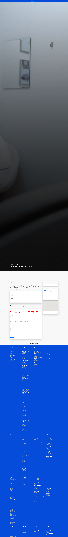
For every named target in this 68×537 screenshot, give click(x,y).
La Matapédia (24, 535)
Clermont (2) (35, 483)
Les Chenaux (36, 351)
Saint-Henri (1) (11, 487)
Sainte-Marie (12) (12, 497)
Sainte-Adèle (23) (24, 461)
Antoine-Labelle (24, 434)
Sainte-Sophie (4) (24, 451)
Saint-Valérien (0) (36, 531)
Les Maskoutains (24, 398)
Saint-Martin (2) (11, 483)
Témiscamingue (12, 359)
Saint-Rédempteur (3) (12, 511)
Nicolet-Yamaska (37, 451)
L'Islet (11, 490)
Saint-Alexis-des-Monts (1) (37, 355)
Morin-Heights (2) (48, 534)
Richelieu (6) (23, 418)
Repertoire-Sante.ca (13, 1)
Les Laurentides (24, 452)
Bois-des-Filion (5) (24, 470)
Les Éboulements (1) (36, 479)
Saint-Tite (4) (35, 359)
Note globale (12, 329)
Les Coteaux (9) (24, 425)
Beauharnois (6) (24, 361)
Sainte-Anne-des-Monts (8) (49, 454)
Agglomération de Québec (14, 434)
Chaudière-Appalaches (13, 476)
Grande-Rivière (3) (48, 458)
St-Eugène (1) (35, 446)
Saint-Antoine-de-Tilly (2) (13, 515)
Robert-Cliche (12, 519)
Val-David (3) (47, 532)
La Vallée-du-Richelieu (25, 378)
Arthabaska (36, 434)
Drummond (36, 443)
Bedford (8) (23, 366)
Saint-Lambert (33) (24, 358)
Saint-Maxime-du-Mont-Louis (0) (50, 453)
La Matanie (24, 531)
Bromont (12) (23, 367)
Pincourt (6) (23, 426)
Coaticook (47, 477)
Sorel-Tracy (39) (24, 410)
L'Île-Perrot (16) (23, 423)
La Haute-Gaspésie (49, 451)
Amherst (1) (47, 531)
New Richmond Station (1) (49, 444)
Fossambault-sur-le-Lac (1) (37, 492)
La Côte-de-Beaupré (37, 485)
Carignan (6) (23, 380)
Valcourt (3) (47, 487)
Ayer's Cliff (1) (47, 489)
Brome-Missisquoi (25, 365)
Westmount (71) (48, 358)
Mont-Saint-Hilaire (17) (24, 382)
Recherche (32, 1)
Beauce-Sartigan (12, 477)
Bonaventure (48, 440)
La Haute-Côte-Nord (25, 479)
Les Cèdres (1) (23, 424)
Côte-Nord (23, 476)
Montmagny (12, 517)
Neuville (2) (35, 500)
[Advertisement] (26, 276)
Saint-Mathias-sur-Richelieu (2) (25, 420)
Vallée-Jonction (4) (12, 498)
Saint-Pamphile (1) (12, 491)
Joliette (11, 532)
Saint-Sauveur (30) (24, 460)
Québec (11, 432)
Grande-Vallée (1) (48, 449)
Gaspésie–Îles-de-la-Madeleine (51, 432)
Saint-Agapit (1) (11, 514)
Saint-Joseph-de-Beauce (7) (13, 522)
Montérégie (24, 347)
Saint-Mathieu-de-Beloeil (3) (25, 384)
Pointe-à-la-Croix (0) (48, 438)
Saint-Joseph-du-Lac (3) (25, 446)
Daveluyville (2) (35, 435)
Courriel (11, 318)
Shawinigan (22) (36, 364)
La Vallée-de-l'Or (12, 355)
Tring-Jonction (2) (12, 524)
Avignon (47, 434)
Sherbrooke (48, 493)
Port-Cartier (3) (23, 485)
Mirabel (23, 465)
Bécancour (36, 440)
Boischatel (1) (35, 487)
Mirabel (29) (23, 466)
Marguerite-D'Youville (25, 402)
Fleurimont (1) (47, 494)
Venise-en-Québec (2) (24, 391)
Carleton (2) (47, 435)
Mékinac (35, 358)
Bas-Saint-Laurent (25, 526)
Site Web (46, 294)
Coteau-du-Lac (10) (24, 403)
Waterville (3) (47, 478)
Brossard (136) (23, 353)
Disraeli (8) (11, 500)
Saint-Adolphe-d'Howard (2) (25, 459)
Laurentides (24, 432)
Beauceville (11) (11, 521)
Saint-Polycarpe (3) (24, 428)
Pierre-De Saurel (24, 407)
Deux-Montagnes (25, 442)
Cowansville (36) (24, 368)
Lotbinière (11, 513)
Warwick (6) (35, 439)
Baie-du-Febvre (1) (36, 452)
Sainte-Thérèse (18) (24, 473)
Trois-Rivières (36, 366)
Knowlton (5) (23, 370)
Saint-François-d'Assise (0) (49, 439)
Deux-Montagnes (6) (24, 443)
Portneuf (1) (35, 502)
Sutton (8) (23, 371)
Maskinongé (36, 353)
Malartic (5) (11, 356)
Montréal (47, 347)
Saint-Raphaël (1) (12, 488)
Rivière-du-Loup (36, 532)
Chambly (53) (23, 381)
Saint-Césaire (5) (24, 419)
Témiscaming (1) (12, 360)
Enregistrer (12, 337)
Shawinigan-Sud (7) (36, 365)
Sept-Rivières (24, 484)
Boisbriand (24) (23, 471)
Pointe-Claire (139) (48, 352)
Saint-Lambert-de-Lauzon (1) (13, 496)
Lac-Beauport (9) (36, 493)
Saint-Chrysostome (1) (24, 393)
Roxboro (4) (47, 353)
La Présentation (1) (24, 399)
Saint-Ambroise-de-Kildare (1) (13, 536)
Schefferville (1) (24, 478)
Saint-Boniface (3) (36, 356)
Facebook (46, 296)
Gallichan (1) (11, 353)
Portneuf (35, 497)
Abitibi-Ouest (12, 351)
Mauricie (35, 347)
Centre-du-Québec (37, 432)
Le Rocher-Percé (49, 456)
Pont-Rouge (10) (36, 501)
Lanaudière (11, 526)
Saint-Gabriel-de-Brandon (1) (13, 531)
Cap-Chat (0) (47, 452)
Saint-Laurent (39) (48, 354)
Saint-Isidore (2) (24, 414)
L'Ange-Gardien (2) (36, 489)
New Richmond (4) (48, 443)
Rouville (23, 416)
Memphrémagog (49, 488)
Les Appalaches (12, 499)
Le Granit (47, 479)
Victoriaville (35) (36, 438)
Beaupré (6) (35, 486)
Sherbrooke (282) (48, 495)
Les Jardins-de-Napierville (26, 394)
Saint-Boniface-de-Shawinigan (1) (38, 357)
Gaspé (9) (47, 448)
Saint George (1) (12, 480)
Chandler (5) (47, 457)
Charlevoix (36, 477)
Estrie (47, 476)
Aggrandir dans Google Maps (48, 312)
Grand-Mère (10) (36, 363)
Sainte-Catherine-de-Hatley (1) (49, 492)
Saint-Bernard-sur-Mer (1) (37, 480)
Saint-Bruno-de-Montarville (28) (25, 356)
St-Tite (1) (35, 361)
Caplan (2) (47, 442)
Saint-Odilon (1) (11, 523)
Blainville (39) (23, 469)
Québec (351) (11, 435)
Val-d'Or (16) (11, 358)
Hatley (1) (47, 490)
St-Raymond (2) (36, 506)
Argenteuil (23, 438)
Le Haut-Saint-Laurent (25, 392)
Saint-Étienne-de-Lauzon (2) (13, 508)
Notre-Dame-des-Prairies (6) (13, 535)
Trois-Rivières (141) (36, 367)
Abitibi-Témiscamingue (13, 347)
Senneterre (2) (11, 357)
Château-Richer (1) (36, 488)
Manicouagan (24, 482)
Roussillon (23, 411)
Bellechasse (12, 484)
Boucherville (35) (24, 352)
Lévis (10, 505)
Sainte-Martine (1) (24, 363)
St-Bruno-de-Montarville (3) (25, 359)
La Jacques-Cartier (37, 491)
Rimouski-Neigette (37, 530)
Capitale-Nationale (37, 476)
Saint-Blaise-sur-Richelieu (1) (25, 389)
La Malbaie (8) (35, 484)
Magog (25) (47, 491)
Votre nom (11, 315)
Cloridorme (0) (47, 447)
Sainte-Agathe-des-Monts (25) (25, 455)
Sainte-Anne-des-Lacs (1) (25, 462)
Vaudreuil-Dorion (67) (24, 430)
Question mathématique (13, 332)
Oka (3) (23, 444)
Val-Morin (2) (23, 456)
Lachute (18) (23, 440)
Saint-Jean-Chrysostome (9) (13, 509)
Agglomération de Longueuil (26, 351)
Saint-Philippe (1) (24, 415)
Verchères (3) (23, 406)
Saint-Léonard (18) (48, 355)
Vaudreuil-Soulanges (25, 421)
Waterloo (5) (23, 377)
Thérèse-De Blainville (25, 468)
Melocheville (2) (24, 362)
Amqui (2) (23, 536)
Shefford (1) (23, 376)
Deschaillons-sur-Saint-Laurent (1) (38, 442)
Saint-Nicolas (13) (12, 510)
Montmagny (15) (12, 518)
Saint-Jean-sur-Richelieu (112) (25, 390)
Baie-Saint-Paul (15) (36, 478)
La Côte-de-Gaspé (49, 446)
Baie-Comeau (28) (24, 483)
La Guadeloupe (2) (12, 478)
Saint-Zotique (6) (24, 429)
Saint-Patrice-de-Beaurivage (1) (13, 516)
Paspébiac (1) (47, 445)
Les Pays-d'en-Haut (25, 457)
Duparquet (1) (11, 352)
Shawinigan (36, 362)
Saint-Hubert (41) (24, 357)
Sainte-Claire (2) (11, 489)
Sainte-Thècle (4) (36, 360)
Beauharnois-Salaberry (26, 360)
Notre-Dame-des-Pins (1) (13, 479)
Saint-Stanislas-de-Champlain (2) (38, 352)
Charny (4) (11, 506)
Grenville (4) (23, 439)
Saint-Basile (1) (36, 503)
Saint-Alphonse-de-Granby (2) (25, 375)
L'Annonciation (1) (24, 435)
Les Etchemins (12, 501)
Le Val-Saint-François (49, 486)
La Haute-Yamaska (25, 372)
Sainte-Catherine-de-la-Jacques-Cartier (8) (39, 496)
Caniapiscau (24, 477)
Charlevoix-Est (36, 482)
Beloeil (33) (23, 379)
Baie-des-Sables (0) (24, 532)
